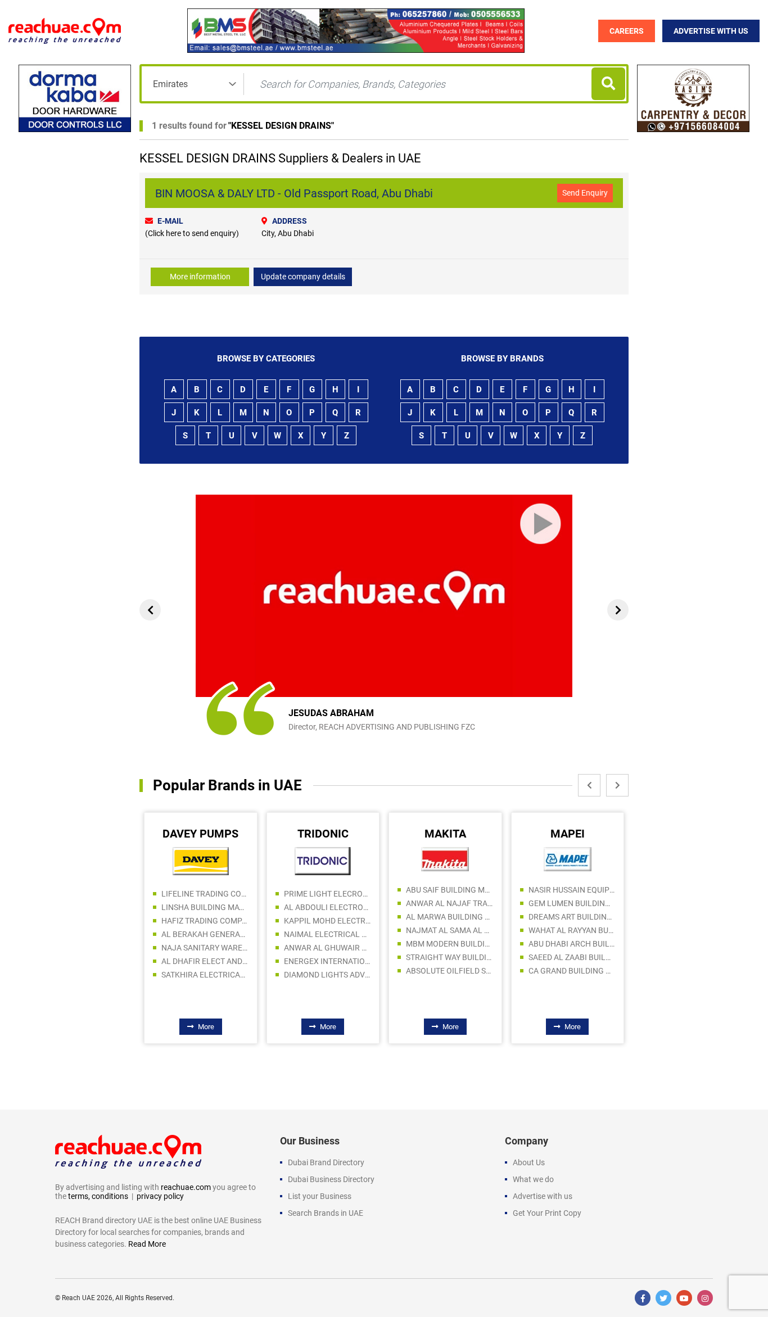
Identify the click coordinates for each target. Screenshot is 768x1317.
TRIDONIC (323, 833)
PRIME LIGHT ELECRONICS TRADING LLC (327, 893)
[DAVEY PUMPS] (201, 860)
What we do (533, 1179)
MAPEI (567, 833)
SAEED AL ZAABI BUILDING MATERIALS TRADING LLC (572, 957)
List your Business (319, 1196)
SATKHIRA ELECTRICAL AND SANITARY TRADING (205, 974)
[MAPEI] (567, 858)
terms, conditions (98, 1196)
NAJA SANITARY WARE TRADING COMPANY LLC (205, 947)
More (206, 1026)
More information (200, 276)
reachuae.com (186, 1187)
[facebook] (642, 1298)
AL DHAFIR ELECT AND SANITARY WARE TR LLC (205, 961)
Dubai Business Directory (331, 1179)
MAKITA (445, 833)
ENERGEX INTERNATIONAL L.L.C (327, 961)
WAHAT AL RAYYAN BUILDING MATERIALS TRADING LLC (572, 930)
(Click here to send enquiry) (192, 233)
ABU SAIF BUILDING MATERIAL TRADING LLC (449, 889)
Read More (147, 1243)
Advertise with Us (711, 30)
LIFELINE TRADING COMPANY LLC (205, 893)
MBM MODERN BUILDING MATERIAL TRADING (449, 943)
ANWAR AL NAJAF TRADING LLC (449, 903)
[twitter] (663, 1298)
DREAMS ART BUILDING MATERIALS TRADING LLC (572, 916)
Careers (626, 30)
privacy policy (160, 1196)
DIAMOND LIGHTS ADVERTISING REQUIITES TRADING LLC (327, 974)
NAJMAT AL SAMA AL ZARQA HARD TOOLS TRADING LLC (449, 930)
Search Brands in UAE (325, 1213)
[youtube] (684, 1298)
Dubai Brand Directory (326, 1162)
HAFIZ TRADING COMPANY (205, 920)
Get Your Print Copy (547, 1213)
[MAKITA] (445, 858)
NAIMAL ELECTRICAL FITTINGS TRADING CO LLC (327, 934)
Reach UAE (78, 1298)
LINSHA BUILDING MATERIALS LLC (205, 907)
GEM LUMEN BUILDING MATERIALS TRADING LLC (572, 903)
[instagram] (705, 1298)
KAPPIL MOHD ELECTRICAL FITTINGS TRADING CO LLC (327, 920)
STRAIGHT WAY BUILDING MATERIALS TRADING (449, 957)
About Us (529, 1162)
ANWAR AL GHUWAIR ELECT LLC (327, 947)
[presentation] (150, 610)
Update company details (303, 276)
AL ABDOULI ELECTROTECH (327, 907)
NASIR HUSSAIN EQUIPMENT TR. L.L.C (572, 889)
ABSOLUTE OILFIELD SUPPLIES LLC (449, 970)
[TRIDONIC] (323, 860)
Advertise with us (542, 1196)
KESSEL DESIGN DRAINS (281, 125)
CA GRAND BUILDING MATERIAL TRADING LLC (572, 970)
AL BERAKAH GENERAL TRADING (205, 934)
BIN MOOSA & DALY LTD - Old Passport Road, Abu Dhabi (294, 193)
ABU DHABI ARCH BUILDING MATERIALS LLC (572, 943)
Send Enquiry (585, 192)
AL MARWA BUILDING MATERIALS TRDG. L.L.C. (449, 916)
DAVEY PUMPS (200, 833)
